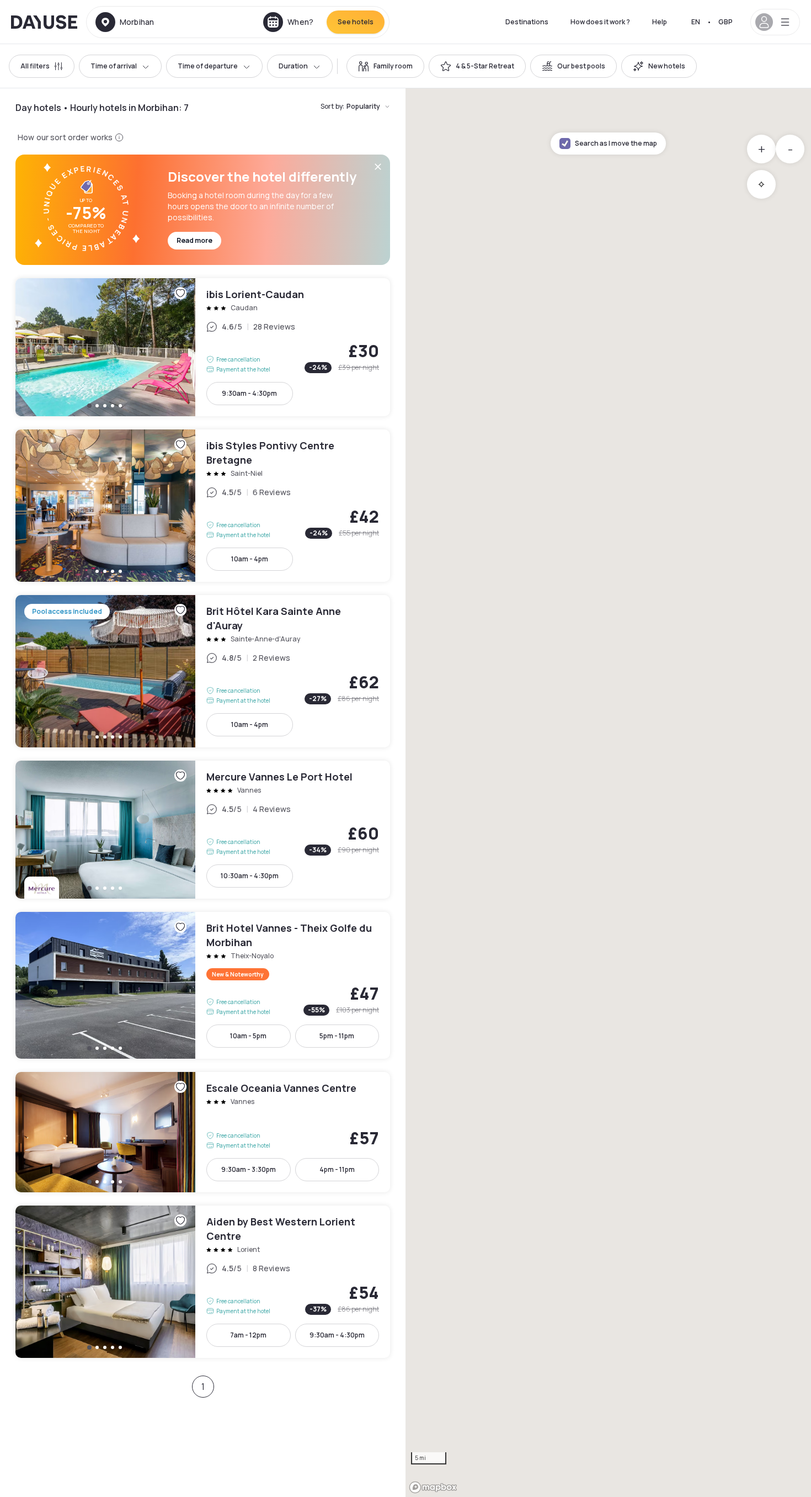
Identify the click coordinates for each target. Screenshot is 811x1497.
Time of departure (208, 66)
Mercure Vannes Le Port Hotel (202, 830)
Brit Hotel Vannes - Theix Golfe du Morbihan (202, 985)
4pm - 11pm (337, 1169)
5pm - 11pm (336, 1036)
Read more (194, 240)
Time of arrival (113, 66)
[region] (608, 792)
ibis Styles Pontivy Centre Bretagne (202, 505)
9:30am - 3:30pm (248, 1169)
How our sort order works (65, 137)
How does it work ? (600, 21)
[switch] (385, 66)
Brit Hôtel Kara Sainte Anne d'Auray (202, 671)
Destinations (526, 21)
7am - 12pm (248, 1335)
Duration (293, 66)
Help (659, 21)
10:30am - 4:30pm (250, 875)
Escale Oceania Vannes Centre (202, 1132)
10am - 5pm (248, 1036)
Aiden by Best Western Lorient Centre (202, 1282)
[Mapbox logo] (433, 1487)
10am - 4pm (249, 559)
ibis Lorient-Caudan (202, 347)
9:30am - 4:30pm (249, 393)
